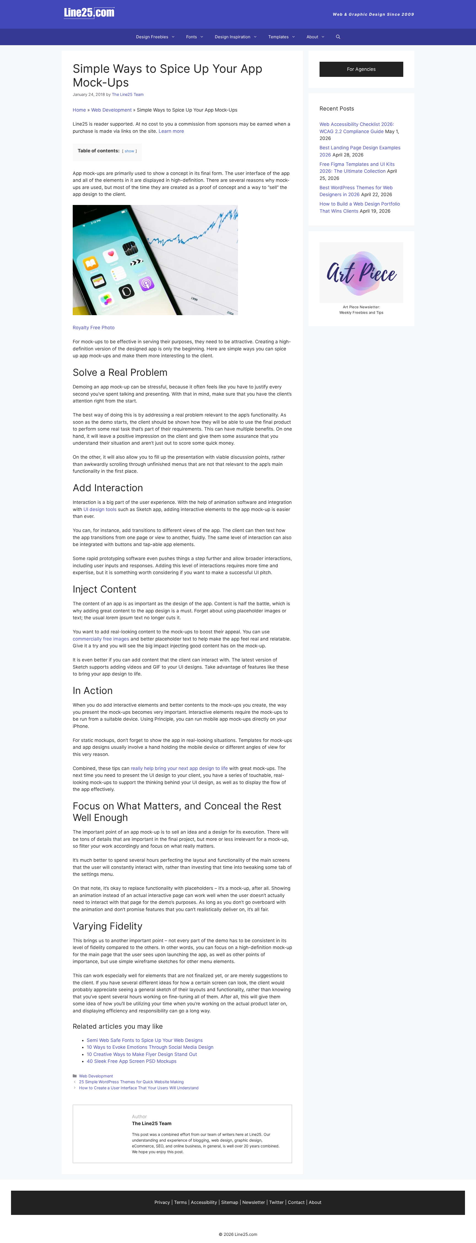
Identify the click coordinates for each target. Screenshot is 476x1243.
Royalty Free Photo (94, 327)
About (312, 36)
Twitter (276, 1202)
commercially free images (101, 639)
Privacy (162, 1202)
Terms (180, 1202)
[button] (338, 37)
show (129, 151)
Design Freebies (152, 36)
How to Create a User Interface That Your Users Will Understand (139, 1087)
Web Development (111, 110)
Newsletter (253, 1202)
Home (79, 110)
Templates (278, 36)
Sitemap (229, 1202)
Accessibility (204, 1202)
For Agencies (361, 69)
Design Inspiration (232, 36)
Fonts (191, 36)
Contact (296, 1202)
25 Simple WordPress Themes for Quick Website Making (131, 1081)
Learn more (171, 131)
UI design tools (100, 509)
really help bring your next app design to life (179, 768)
